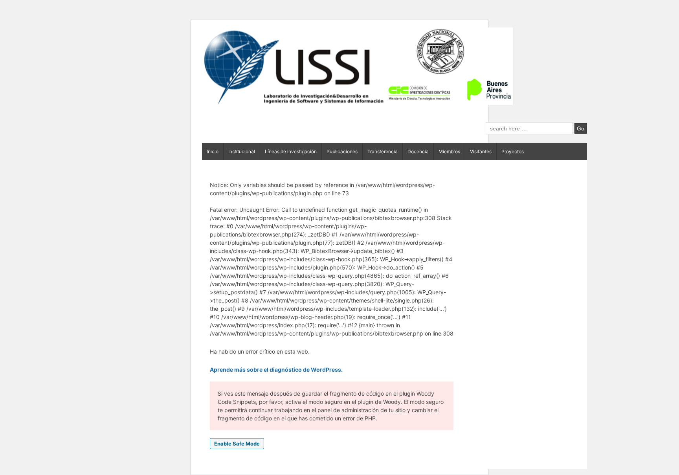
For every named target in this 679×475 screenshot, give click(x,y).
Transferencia (382, 151)
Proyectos (512, 151)
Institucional (241, 151)
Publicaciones (342, 151)
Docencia (418, 151)
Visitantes (481, 151)
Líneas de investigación (291, 151)
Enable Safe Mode (237, 443)
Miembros (449, 151)
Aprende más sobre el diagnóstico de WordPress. (276, 369)
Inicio (212, 151)
